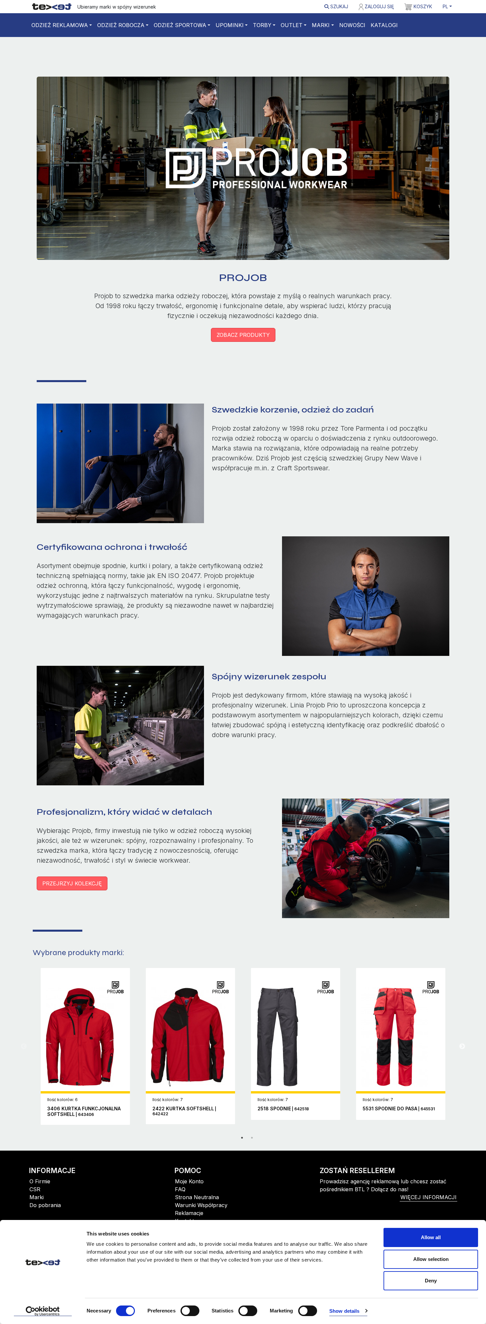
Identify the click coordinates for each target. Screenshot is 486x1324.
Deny (431, 1280)
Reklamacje (189, 1213)
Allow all (431, 1237)
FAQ (180, 1189)
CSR (34, 1189)
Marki (321, 25)
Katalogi (384, 25)
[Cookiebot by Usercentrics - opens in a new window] (43, 1311)
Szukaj (338, 6)
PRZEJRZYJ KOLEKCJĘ (72, 883)
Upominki (230, 25)
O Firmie (39, 1181)
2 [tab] (252, 1137)
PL (445, 6)
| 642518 (283, 1108)
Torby (262, 25)
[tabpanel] (85, 1046)
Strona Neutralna (197, 1197)
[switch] (190, 1311)
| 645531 (399, 1108)
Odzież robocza (120, 25)
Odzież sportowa (180, 25)
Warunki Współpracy (201, 1205)
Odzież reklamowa (59, 25)
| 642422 (184, 1111)
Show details (344, 1311)
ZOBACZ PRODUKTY (243, 335)
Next (462, 1046)
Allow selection (431, 1259)
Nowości (352, 25)
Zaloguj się (378, 6)
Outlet (292, 25)
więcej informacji (428, 1197)
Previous (23, 1046)
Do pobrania (45, 1205)
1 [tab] (242, 1137)
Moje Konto (189, 1181)
